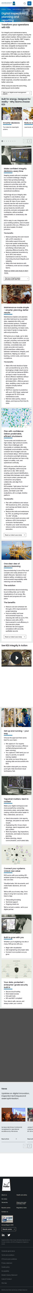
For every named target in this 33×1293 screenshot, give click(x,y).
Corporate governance (8, 1251)
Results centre (6, 1207)
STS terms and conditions (9, 1259)
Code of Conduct (7, 1279)
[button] (29, 3)
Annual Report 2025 (7, 1225)
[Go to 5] (10, 141)
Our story (4, 1199)
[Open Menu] (29, 3)
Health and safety (21, 1195)
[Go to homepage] (16, 1185)
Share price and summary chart (21, 1203)
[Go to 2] (4, 141)
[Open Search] (25, 3)
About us (4, 1195)
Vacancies (5, 1202)
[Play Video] (16, 658)
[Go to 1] (2, 141)
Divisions (4, 9)
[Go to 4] (8, 141)
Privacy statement (7, 1263)
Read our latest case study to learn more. (16, 272)
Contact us (5, 1211)
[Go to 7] (15, 141)
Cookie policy (6, 1267)
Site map (4, 1283)
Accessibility (5, 1271)
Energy (9, 9)
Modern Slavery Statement (9, 1275)
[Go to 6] (13, 141)
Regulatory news (21, 1207)
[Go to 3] (6, 141)
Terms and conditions (8, 1255)
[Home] (8, 3)
